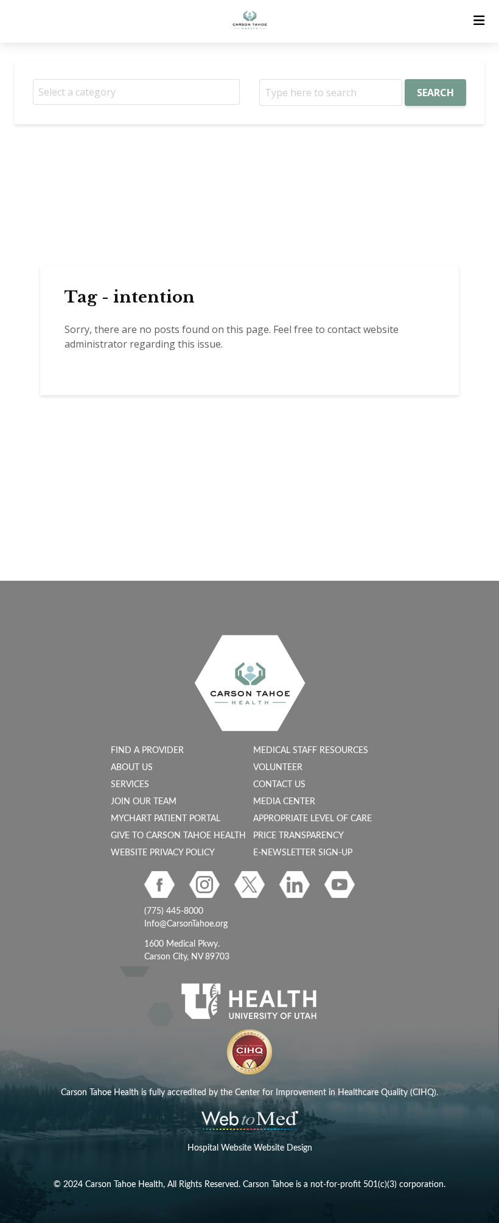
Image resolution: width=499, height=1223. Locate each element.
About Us (132, 767)
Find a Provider (147, 750)
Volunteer (277, 767)
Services (130, 784)
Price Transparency (298, 836)
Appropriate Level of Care (312, 819)
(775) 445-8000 (173, 911)
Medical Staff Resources (310, 750)
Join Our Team (143, 801)
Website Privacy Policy (163, 853)
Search (435, 92)
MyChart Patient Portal (165, 819)
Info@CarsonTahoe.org (186, 924)
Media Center (284, 801)
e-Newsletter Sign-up (302, 853)
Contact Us (279, 784)
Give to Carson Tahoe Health (178, 836)
